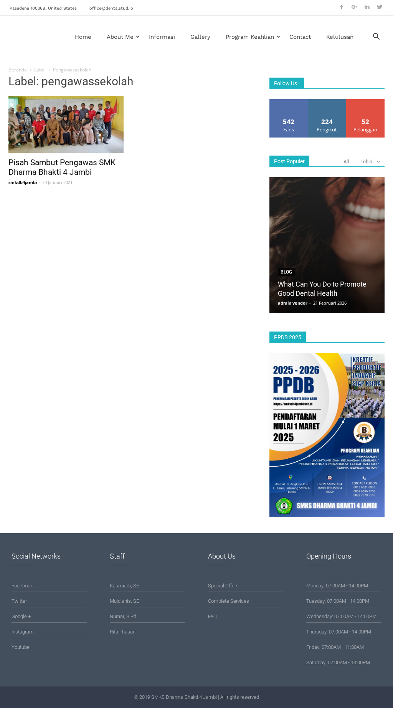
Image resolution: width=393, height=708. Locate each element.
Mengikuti (327, 102)
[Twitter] (379, 7)
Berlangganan (365, 102)
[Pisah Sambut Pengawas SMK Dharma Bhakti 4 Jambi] (66, 124)
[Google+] (354, 7)
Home (83, 36)
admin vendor (292, 303)
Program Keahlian (250, 36)
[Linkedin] (367, 7)
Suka (288, 102)
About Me (120, 36)
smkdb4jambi (22, 182)
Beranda (17, 69)
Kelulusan (339, 36)
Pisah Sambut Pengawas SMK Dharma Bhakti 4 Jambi (62, 167)
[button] (376, 37)
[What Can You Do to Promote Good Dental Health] (327, 245)
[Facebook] (341, 7)
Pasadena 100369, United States (43, 8)
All (346, 161)
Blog (286, 272)
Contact (300, 36)
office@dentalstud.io (111, 8)
